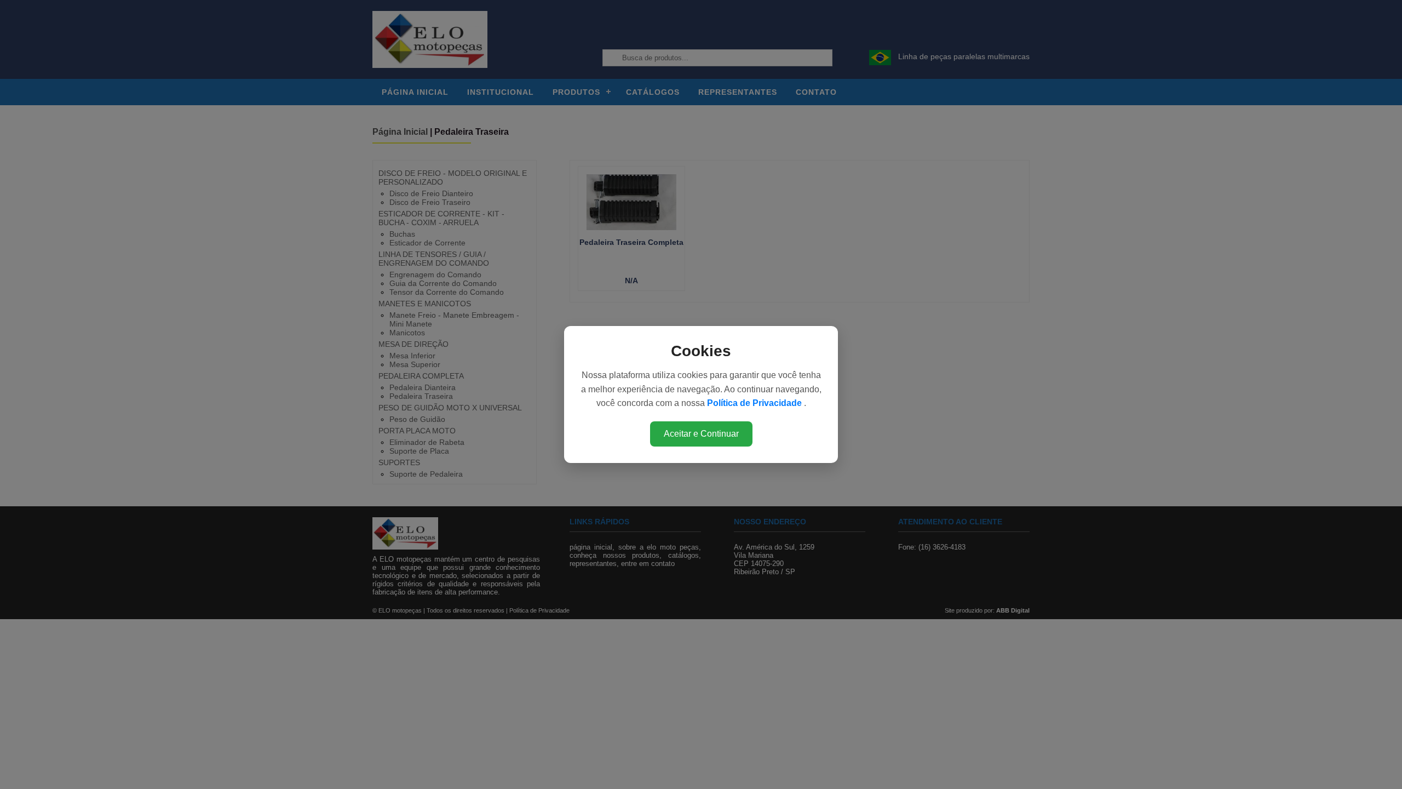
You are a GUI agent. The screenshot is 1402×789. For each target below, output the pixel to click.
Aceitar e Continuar (701, 433)
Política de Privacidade (755, 403)
